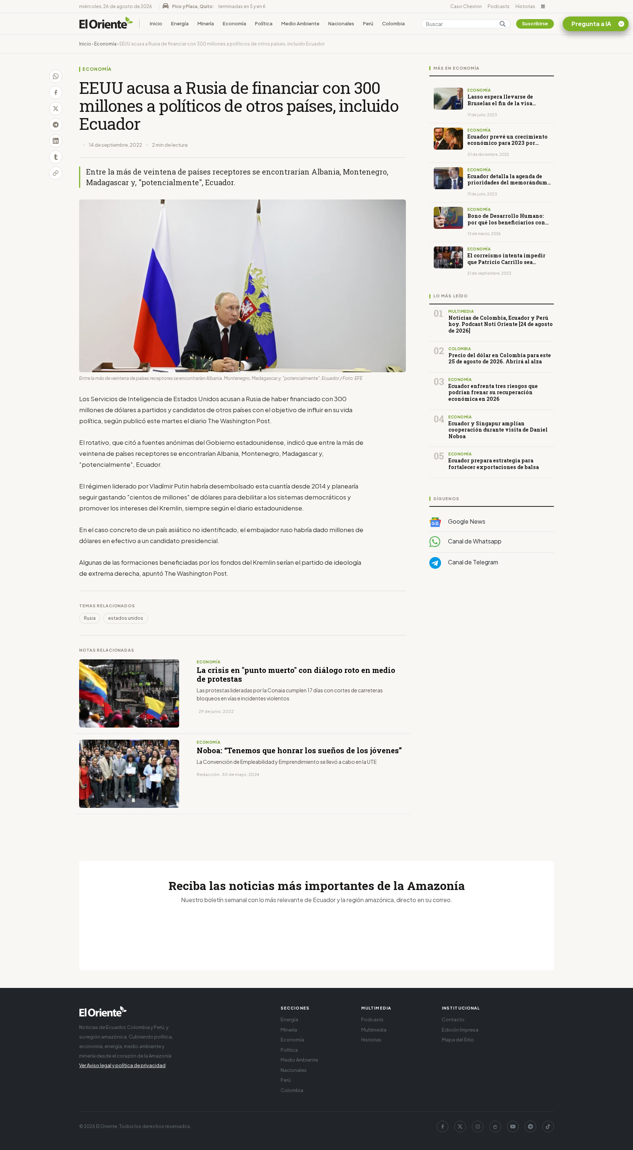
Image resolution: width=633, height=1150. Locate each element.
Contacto (453, 1019)
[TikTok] (548, 1126)
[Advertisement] (491, 648)
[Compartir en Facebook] (55, 92)
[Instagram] (478, 1126)
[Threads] (495, 1126)
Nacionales (341, 23)
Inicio (156, 23)
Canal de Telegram (472, 562)
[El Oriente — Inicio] (106, 24)
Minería (205, 23)
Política (264, 23)
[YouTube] (513, 1126)
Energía (180, 23)
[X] (460, 1126)
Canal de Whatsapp (474, 541)
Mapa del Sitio (458, 1040)
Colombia (393, 23)
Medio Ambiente (300, 23)
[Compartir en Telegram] (55, 124)
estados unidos (125, 618)
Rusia (90, 618)
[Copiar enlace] (55, 173)
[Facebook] (442, 1126)
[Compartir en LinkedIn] (55, 140)
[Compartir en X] (55, 108)
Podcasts (499, 6)
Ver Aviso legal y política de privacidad (122, 1065)
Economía (234, 23)
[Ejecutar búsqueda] (502, 24)
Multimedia (373, 1030)
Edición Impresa (460, 1030)
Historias (525, 6)
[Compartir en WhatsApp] (55, 76)
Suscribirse (535, 23)
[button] (543, 6)
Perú (368, 23)
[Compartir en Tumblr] (55, 157)
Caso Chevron (466, 6)
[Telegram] (530, 1126)
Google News (466, 521)
